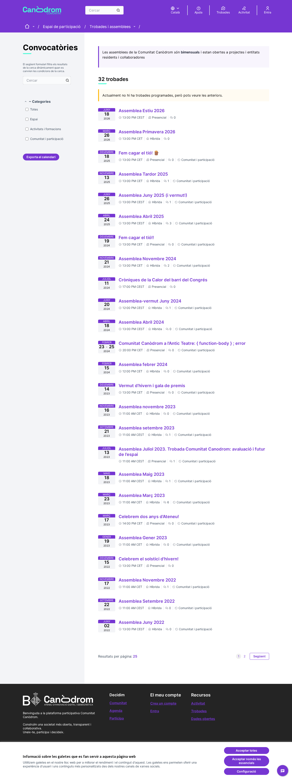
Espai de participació (62, 26)
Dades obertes (203, 719)
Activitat (198, 703)
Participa (116, 718)
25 (135, 656)
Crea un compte (163, 703)
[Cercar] (118, 10)
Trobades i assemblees (110, 26)
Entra (154, 711)
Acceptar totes (246, 750)
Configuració (246, 771)
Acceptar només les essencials (246, 761)
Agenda (115, 710)
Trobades (199, 711)
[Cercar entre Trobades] (67, 80)
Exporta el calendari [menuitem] (41, 157)
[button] (37, 101)
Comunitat (118, 703)
